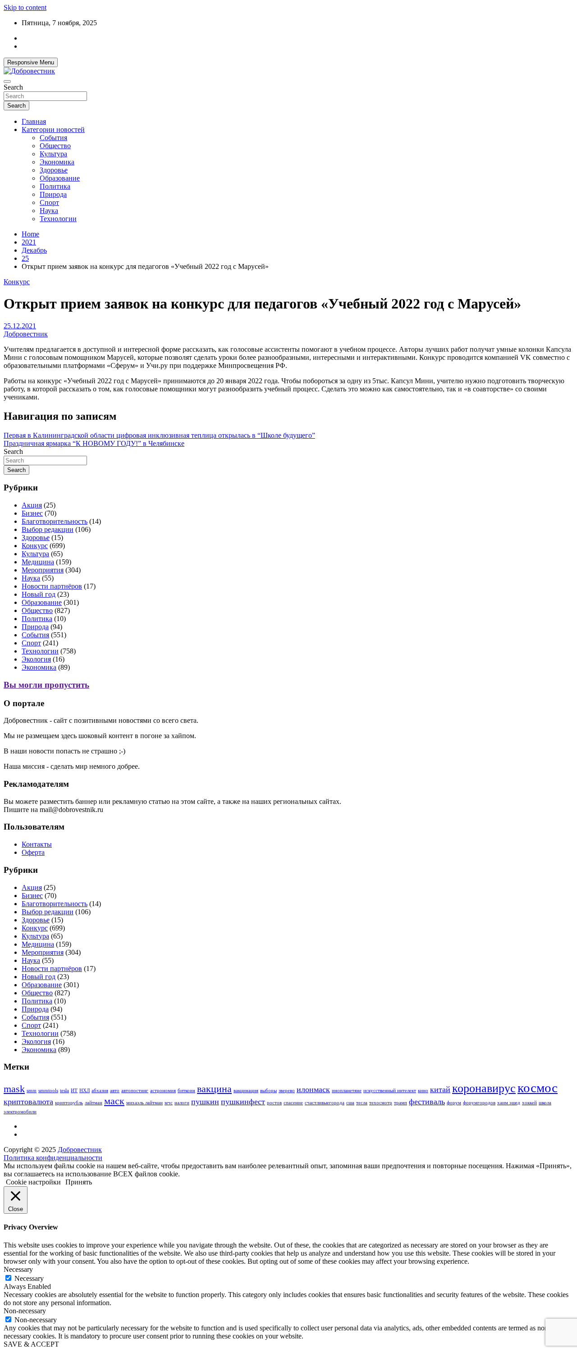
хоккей (529, 1102)
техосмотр (380, 1102)
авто (114, 1090)
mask (14, 1088)
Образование (60, 178)
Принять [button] (78, 1182)
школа (545, 1102)
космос (537, 1087)
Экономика (57, 162)
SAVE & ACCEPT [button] (31, 1344)
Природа (53, 194)
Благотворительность (54, 521)
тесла (361, 1102)
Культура (53, 154)
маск (114, 1101)
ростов (274, 1102)
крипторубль (69, 1102)
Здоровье (54, 170)
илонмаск (313, 1089)
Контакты (37, 844)
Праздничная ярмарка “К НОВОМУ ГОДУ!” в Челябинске (94, 443)
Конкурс (17, 282)
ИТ (74, 1090)
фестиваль (427, 1101)
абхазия (100, 1090)
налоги (181, 1102)
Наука (49, 210)
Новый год (38, 594)
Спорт (49, 202)
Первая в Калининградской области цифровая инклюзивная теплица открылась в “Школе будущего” (159, 435)
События (53, 137)
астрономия (163, 1090)
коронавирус (484, 1088)
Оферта (33, 852)
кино (423, 1090)
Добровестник (26, 334)
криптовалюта (28, 1101)
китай (440, 1089)
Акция (32, 505)
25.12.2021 (20, 326)
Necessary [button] (18, 1269)
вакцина (214, 1088)
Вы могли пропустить (46, 685)
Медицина (38, 562)
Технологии (58, 218)
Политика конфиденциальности (53, 1157)
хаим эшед (508, 1102)
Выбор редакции (47, 529)
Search (13, 87)
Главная (34, 121)
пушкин (205, 1101)
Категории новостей (53, 129)
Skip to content (25, 7)
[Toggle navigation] (7, 81)
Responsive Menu (30, 62)
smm (32, 1090)
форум (454, 1102)
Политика (55, 186)
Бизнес (32, 513)
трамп (400, 1102)
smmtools (48, 1090)
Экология (36, 659)
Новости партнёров (52, 586)
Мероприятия (43, 570)
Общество (55, 146)
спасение (293, 1102)
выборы (268, 1090)
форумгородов (479, 1102)
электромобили (20, 1111)
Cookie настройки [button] (33, 1182)
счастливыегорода (324, 1102)
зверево (287, 1090)
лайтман (93, 1102)
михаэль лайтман (144, 1102)
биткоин (186, 1090)
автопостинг (134, 1090)
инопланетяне (347, 1090)
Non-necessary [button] (25, 1311)
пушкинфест (243, 1101)
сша (350, 1102)
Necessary (29, 1278)
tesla (64, 1090)
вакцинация (246, 1090)
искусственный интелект (389, 1090)
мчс (169, 1102)
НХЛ (84, 1090)
